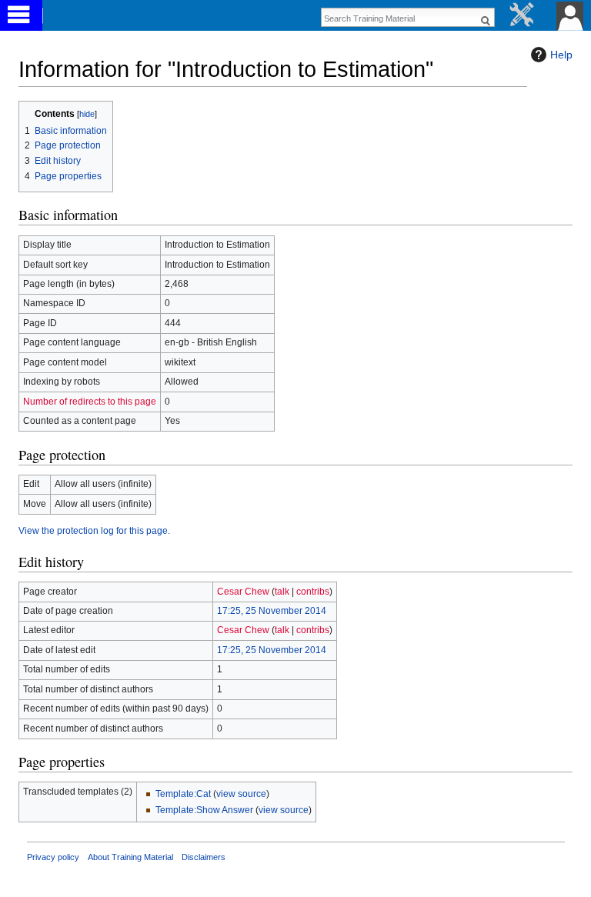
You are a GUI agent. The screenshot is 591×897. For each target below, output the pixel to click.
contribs (312, 591)
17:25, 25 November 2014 (271, 610)
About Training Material (130, 857)
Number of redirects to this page (89, 401)
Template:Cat (183, 794)
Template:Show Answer (204, 810)
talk (282, 591)
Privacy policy (53, 857)
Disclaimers (203, 857)
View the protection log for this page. (94, 530)
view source (241, 794)
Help (561, 54)
